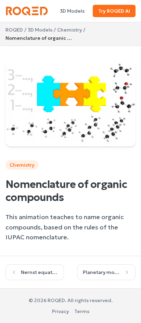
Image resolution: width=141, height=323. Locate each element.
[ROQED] (26, 10)
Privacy (60, 311)
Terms (81, 311)
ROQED (14, 30)
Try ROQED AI (114, 11)
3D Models (72, 11)
